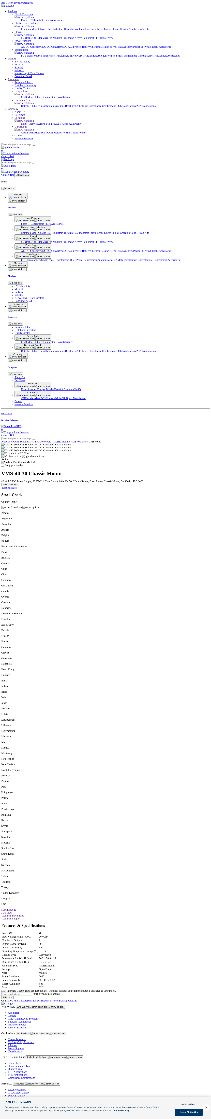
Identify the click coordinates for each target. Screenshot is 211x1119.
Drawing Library (17, 1095)
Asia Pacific (75, 123)
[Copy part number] (2, 466)
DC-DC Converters (52, 46)
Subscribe (7, 997)
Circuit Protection (17, 1039)
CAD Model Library (32, 97)
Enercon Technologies (19, 1021)
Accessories (57, 20)
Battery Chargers (91, 46)
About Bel (13, 1012)
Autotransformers (106, 55)
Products (12, 11)
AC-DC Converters (31, 46)
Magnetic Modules (52, 37)
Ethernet (12, 1045)
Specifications (8, 909)
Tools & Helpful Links (37, 1057)
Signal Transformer (76, 132)
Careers (12, 1015)
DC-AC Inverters (72, 46)
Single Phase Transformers (55, 55)
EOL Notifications (126, 106)
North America (29, 123)
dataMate (35, 132)
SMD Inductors (55, 29)
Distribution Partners (47, 1000)
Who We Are (23, 1007)
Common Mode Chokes (34, 29)
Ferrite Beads (97, 29)
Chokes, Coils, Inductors (21, 1042)
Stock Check (14, 1063)
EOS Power (47, 132)
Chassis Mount (60, 441)
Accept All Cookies (189, 1112)
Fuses (24, 20)
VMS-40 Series (78, 441)
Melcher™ (60, 132)
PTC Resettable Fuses (39, 20)
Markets (12, 58)
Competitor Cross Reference (58, 97)
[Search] (33, 145)
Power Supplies (20, 441)
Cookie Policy (122, 1110)
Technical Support (10, 918)
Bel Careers (7, 2)
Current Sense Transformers (152, 55)
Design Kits (142, 29)
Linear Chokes (112, 29)
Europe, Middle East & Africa (53, 123)
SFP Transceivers (104, 37)
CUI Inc (25, 132)
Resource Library (17, 1089)
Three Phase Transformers (83, 55)
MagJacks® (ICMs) (31, 37)
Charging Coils (128, 29)
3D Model (6, 912)
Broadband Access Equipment (78, 37)
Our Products (23, 1033)
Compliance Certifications (103, 106)
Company (13, 108)
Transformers (15, 1051)
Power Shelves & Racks (146, 46)
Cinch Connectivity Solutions (23, 1018)
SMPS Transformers (127, 55)
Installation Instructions (52, 106)
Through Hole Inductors (77, 29)
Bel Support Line (68, 1000)
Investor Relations (23, 2)
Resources (13, 79)
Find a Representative (25, 1000)
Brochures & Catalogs (77, 106)
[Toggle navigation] (22, 175)
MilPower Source (17, 1024)
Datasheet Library (30, 106)
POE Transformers (31, 55)
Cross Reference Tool (19, 1066)
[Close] (8, 188)
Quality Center (15, 1069)
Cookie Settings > (189, 1104)
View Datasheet (10, 484)
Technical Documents (12, 915)
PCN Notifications (146, 106)
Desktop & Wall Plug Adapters (116, 46)
